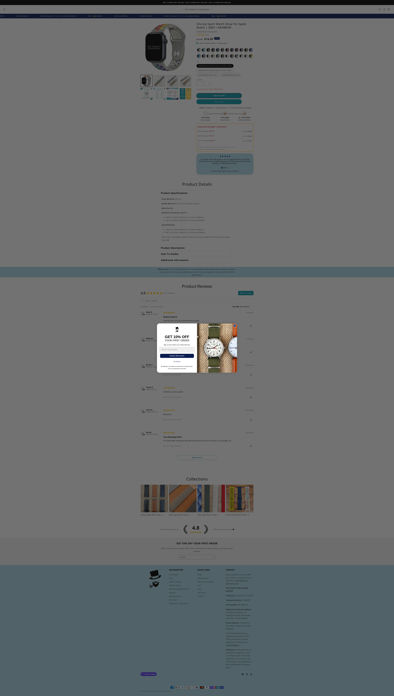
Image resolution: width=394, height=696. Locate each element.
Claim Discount (177, 356)
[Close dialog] (235, 325)
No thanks (177, 361)
